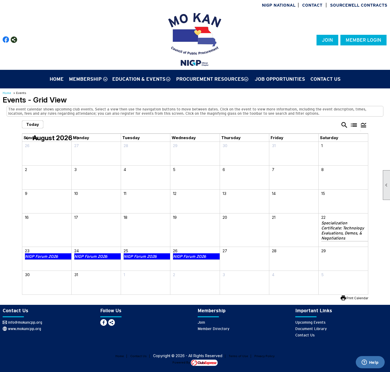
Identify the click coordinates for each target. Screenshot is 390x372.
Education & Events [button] (139, 79)
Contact (312, 5)
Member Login (363, 40)
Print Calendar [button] (357, 298)
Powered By (181, 362)
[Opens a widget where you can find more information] (370, 362)
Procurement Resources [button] (210, 79)
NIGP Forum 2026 (41, 256)
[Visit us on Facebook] (6, 39)
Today (32, 124)
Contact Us (325, 79)
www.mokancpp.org (24, 329)
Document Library (311, 329)
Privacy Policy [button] (264, 356)
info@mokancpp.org (25, 322)
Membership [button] (85, 79)
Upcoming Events (310, 322)
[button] (363, 125)
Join (327, 40)
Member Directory (213, 329)
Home (57, 79)
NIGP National (279, 5)
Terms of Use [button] (238, 356)
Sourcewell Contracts (358, 5)
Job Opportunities (280, 79)
